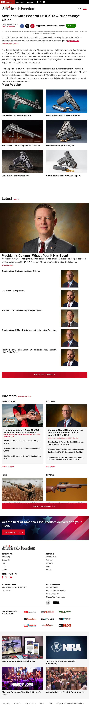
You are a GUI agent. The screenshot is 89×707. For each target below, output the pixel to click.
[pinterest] (32, 24)
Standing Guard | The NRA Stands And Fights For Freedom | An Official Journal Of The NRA (66, 458)
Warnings (43, 703)
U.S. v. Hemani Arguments (13, 290)
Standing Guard (54, 438)
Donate (30, 2)
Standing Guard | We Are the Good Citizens (21, 271)
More (15, 199)
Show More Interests (54, 506)
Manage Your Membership (55, 597)
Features (49, 563)
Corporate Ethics (30, 703)
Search (4, 570)
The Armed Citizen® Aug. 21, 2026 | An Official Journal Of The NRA (22, 431)
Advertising (6, 557)
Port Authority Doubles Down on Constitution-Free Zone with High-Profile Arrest (29, 351)
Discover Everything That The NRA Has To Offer (21, 693)
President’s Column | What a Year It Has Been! (35, 255)
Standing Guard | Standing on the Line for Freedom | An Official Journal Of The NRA (65, 432)
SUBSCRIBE (13, 532)
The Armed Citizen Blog (23, 435)
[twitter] (27, 24)
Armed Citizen (8, 401)
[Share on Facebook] (22, 24)
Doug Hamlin (66, 438)
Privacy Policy (6, 703)
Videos (48, 570)
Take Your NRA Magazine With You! (18, 661)
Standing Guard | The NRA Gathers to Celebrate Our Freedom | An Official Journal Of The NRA (66, 450)
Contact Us (6, 560)
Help (3, 566)
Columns (9, 265)
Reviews (50, 475)
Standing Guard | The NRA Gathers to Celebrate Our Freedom (29, 330)
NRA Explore (6, 590)
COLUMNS (74, 438)
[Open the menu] (85, 8)
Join (17, 2)
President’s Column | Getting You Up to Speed (22, 310)
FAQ (3, 563)
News (4, 265)
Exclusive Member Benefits (56, 590)
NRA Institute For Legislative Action (14, 587)
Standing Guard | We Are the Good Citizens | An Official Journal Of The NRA (66, 443)
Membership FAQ (52, 594)
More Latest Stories (54, 374)
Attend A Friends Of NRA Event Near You (65, 692)
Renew (23, 2)
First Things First (8, 26)
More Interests (24, 397)
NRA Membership (52, 587)
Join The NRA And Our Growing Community (61, 662)
